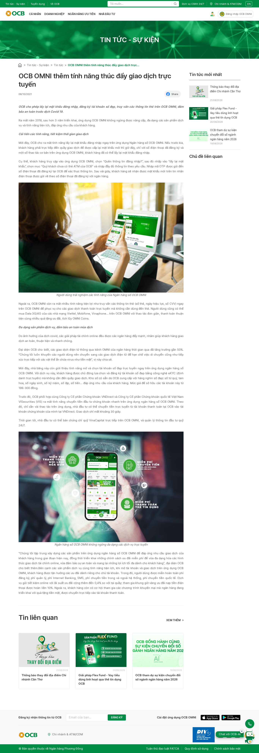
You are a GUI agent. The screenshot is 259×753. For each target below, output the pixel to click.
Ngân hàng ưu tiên (81, 14)
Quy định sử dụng (196, 748)
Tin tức (58, 65)
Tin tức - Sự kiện (15, 3)
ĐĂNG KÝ (116, 717)
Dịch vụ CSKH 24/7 (193, 3)
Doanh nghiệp (54, 14)
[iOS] (211, 718)
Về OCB (54, 3)
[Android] (230, 718)
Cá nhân (35, 14)
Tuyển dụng (38, 3)
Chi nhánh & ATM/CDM (67, 734)
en (249, 3)
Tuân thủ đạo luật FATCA (162, 748)
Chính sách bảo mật (227, 748)
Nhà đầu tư (107, 14)
